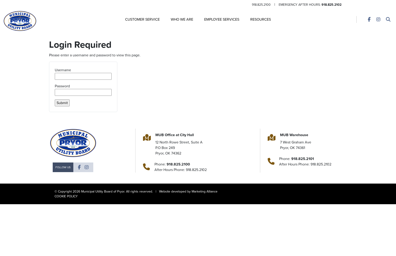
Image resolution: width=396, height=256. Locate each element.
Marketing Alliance (204, 191)
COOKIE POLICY (66, 196)
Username (63, 70)
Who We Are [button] (182, 19)
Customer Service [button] (142, 19)
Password (62, 86)
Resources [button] (260, 19)
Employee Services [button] (221, 19)
